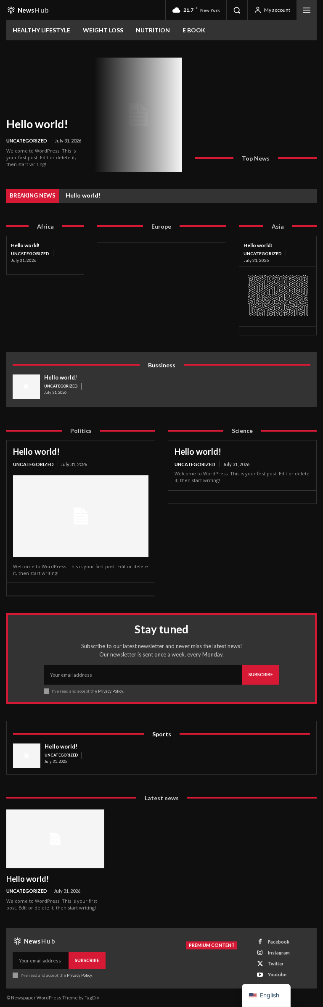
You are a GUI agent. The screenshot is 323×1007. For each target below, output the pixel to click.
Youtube (277, 974)
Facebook (278, 941)
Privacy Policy (110, 690)
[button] (237, 10)
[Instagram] (260, 952)
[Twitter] (260, 964)
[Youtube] (260, 975)
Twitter (276, 963)
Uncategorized (26, 140)
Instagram (279, 952)
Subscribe (261, 674)
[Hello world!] (138, 115)
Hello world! (37, 124)
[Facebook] (260, 941)
